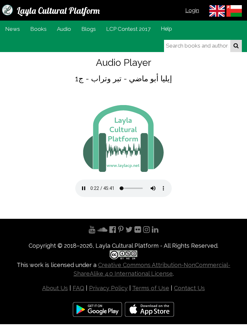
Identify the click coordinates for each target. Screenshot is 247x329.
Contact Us (189, 288)
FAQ (78, 288)
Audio (64, 29)
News (12, 29)
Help (166, 29)
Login (192, 10)
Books (38, 29)
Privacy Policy (108, 288)
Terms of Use (150, 288)
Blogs (88, 29)
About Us (55, 288)
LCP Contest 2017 (128, 29)
